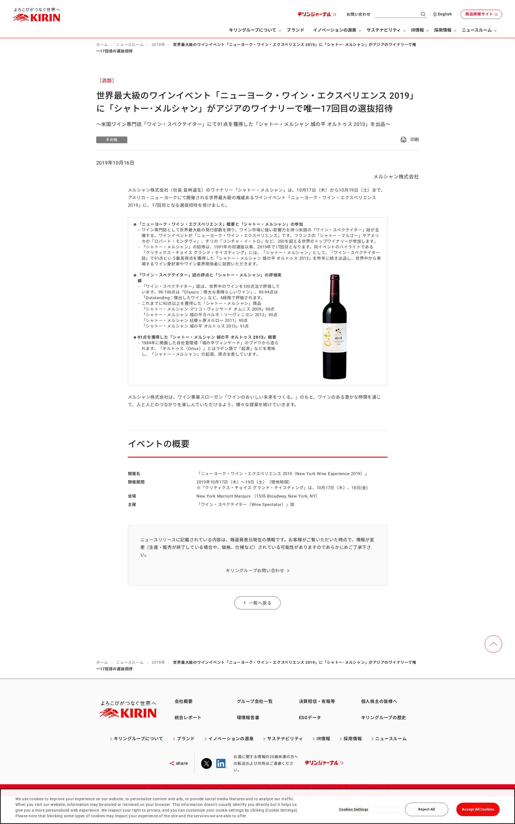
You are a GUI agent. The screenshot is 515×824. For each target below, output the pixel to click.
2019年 (158, 44)
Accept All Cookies (478, 809)
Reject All (426, 809)
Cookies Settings (353, 809)
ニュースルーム (130, 44)
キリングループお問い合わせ (255, 570)
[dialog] (257, 806)
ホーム (102, 44)
